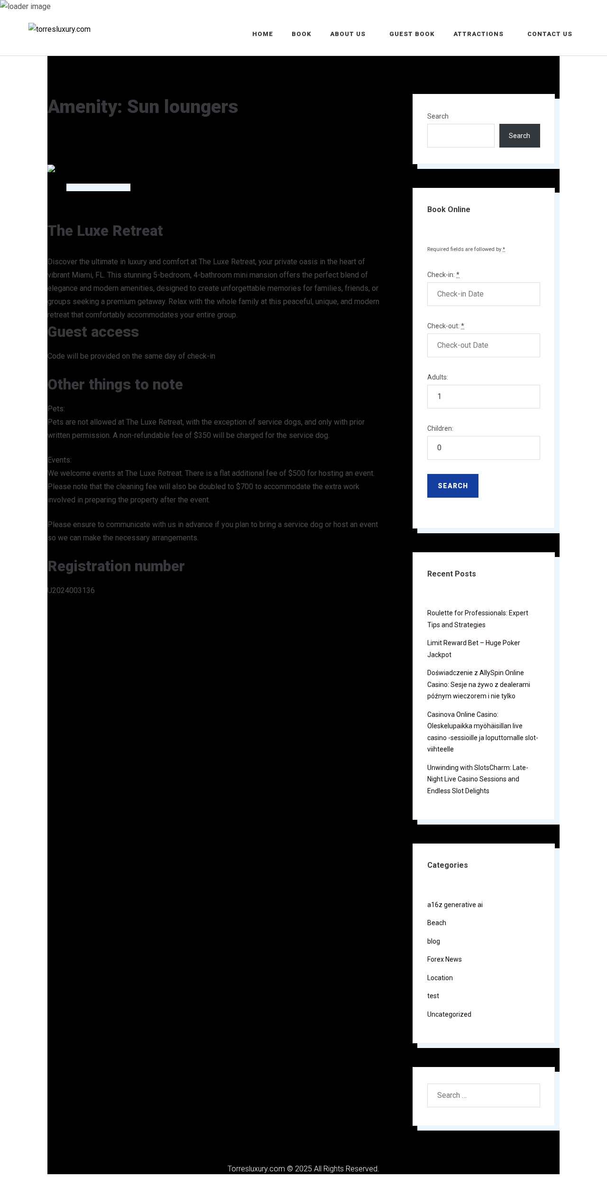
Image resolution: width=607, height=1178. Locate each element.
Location (440, 978)
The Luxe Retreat (105, 231)
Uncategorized (449, 1014)
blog (433, 941)
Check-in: (443, 274)
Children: (440, 428)
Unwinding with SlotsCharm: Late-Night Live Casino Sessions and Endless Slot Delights (477, 779)
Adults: (437, 377)
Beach (436, 923)
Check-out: (445, 326)
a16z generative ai (455, 905)
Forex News (444, 959)
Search (438, 116)
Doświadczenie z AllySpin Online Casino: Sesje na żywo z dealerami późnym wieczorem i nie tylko (478, 684)
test (433, 996)
